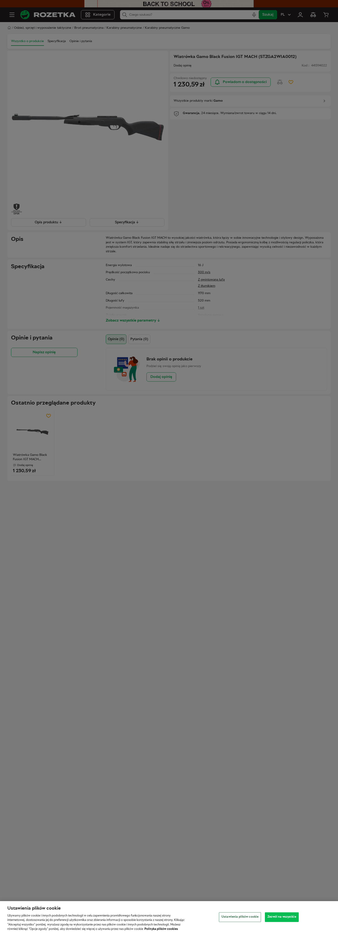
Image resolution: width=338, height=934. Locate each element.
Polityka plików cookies (161, 929)
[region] (169, 917)
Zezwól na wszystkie (281, 917)
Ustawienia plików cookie (239, 917)
